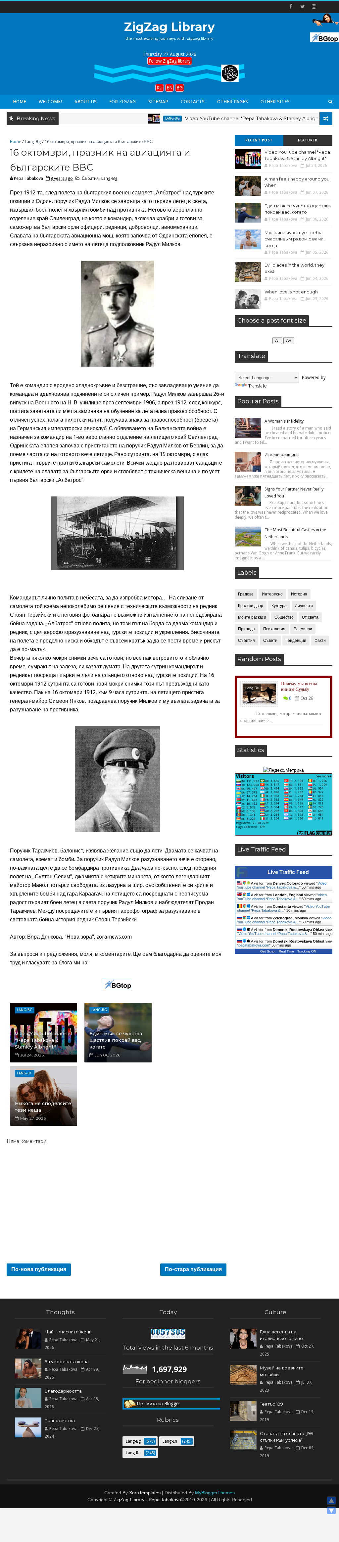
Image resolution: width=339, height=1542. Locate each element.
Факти (320, 640)
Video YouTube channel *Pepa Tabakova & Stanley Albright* (225, 119)
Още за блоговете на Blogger (168, 1404)
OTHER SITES (275, 101)
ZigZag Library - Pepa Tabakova (147, 1499)
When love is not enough (291, 291)
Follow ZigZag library (170, 61)
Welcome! (50, 101)
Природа (246, 629)
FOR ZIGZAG (122, 101)
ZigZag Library (169, 27)
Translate (257, 385)
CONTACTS (193, 101)
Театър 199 (271, 1404)
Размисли (303, 629)
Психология (274, 629)
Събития (90, 178)
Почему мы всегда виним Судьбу (299, 686)
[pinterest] (326, 7)
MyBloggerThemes (215, 1492)
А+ (289, 340)
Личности (304, 605)
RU (160, 87)
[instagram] (314, 7)
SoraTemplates (145, 1492)
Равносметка (60, 1420)
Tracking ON (306, 951)
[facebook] (291, 7)
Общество (284, 617)
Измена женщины (282, 454)
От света (310, 617)
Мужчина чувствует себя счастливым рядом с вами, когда (294, 239)
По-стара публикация (193, 1269)
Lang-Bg (144, 118)
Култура (279, 605)
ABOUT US (85, 101)
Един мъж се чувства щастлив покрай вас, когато (115, 1040)
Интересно (272, 594)
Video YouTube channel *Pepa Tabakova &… (281, 885)
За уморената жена (67, 1361)
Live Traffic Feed (288, 872)
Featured (307, 140)
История (299, 594)
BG (179, 87)
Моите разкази (252, 617)
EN (169, 87)
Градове (246, 594)
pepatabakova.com (253, 945)
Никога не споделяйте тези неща (43, 1107)
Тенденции (296, 640)
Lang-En (170, 1441)
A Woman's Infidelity (284, 421)
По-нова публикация (38, 1269)
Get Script (267, 951)
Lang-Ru (252, 688)
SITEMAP (158, 101)
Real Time (286, 951)
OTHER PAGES (232, 101)
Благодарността (63, 1391)
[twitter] (303, 7)
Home (19, 101)
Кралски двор (250, 605)
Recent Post (259, 140)
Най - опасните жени (68, 1331)
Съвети (270, 640)
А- (277, 340)
